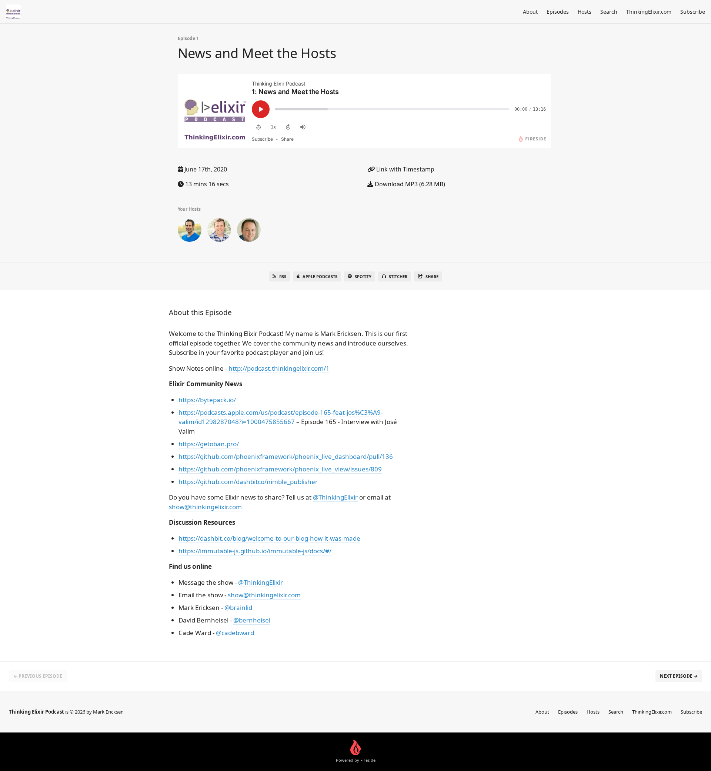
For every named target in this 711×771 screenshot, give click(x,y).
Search (608, 11)
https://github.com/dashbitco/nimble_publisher (248, 481)
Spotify (363, 276)
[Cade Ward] (249, 231)
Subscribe (692, 11)
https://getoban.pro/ (208, 444)
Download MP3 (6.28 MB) (409, 184)
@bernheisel (251, 620)
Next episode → (679, 676)
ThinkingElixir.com (648, 11)
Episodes (558, 11)
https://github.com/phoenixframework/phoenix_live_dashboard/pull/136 (285, 456)
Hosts (584, 11)
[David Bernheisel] (219, 231)
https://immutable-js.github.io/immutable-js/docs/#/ (254, 551)
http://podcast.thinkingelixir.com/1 (279, 368)
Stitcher (398, 276)
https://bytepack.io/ (207, 399)
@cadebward (235, 632)
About (530, 11)
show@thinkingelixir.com (205, 507)
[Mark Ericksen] (189, 231)
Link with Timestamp (404, 169)
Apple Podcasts (320, 276)
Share (431, 276)
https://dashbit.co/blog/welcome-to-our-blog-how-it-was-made (269, 538)
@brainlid (238, 607)
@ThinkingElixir (335, 497)
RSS (282, 276)
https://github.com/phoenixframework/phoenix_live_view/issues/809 (280, 469)
